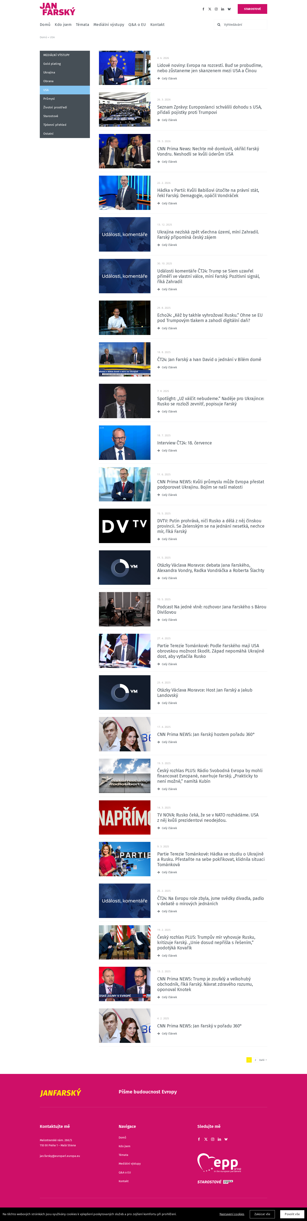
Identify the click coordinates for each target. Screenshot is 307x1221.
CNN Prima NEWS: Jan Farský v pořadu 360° (199, 1026)
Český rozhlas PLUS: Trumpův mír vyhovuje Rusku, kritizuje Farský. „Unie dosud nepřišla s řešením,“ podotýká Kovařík (206, 943)
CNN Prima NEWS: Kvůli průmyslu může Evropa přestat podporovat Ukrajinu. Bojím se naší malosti (210, 484)
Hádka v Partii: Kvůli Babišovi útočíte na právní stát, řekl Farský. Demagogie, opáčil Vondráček (208, 193)
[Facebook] (203, 9)
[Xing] (226, 1139)
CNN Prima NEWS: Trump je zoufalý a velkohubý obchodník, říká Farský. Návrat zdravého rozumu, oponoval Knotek (205, 984)
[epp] (219, 1155)
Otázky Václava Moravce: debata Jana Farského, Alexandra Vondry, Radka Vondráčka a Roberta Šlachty (210, 568)
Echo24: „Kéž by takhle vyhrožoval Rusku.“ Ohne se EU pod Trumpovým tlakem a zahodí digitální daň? (210, 318)
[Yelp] (229, 9)
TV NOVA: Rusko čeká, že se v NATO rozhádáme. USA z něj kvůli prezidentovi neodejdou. (207, 817)
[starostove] (215, 1181)
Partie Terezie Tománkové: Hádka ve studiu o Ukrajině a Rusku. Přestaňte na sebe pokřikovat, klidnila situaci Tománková (211, 859)
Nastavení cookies (232, 1214)
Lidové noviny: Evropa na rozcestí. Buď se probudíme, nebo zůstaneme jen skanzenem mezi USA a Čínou (209, 68)
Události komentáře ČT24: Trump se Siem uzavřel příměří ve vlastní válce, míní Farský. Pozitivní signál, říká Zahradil (208, 276)
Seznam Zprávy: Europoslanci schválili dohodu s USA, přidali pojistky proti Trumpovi (209, 109)
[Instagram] (216, 9)
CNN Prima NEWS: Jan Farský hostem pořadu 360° (206, 734)
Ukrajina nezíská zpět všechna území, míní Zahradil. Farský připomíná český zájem (208, 234)
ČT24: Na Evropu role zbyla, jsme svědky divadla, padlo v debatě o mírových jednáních (210, 901)
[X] (209, 9)
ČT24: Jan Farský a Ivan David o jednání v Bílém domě (209, 359)
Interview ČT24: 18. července (184, 443)
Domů (43, 37)
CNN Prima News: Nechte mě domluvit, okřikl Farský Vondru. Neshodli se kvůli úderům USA (208, 151)
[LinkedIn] (222, 9)
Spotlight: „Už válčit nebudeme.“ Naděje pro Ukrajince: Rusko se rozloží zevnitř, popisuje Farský (210, 401)
